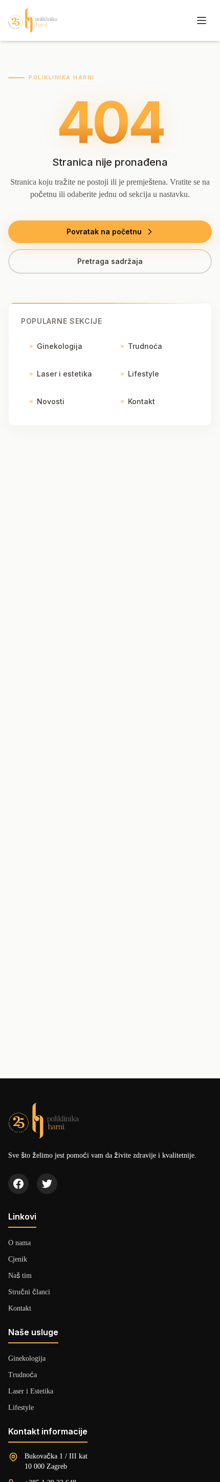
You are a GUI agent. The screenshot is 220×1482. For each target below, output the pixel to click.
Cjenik (17, 1258)
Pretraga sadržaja (110, 261)
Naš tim (20, 1275)
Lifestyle (143, 373)
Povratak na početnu (104, 231)
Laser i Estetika (30, 1390)
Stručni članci (29, 1291)
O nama (19, 1242)
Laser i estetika (64, 373)
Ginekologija (59, 346)
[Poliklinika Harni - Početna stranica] (32, 20)
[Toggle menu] (201, 20)
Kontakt (141, 401)
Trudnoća (145, 346)
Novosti (50, 401)
